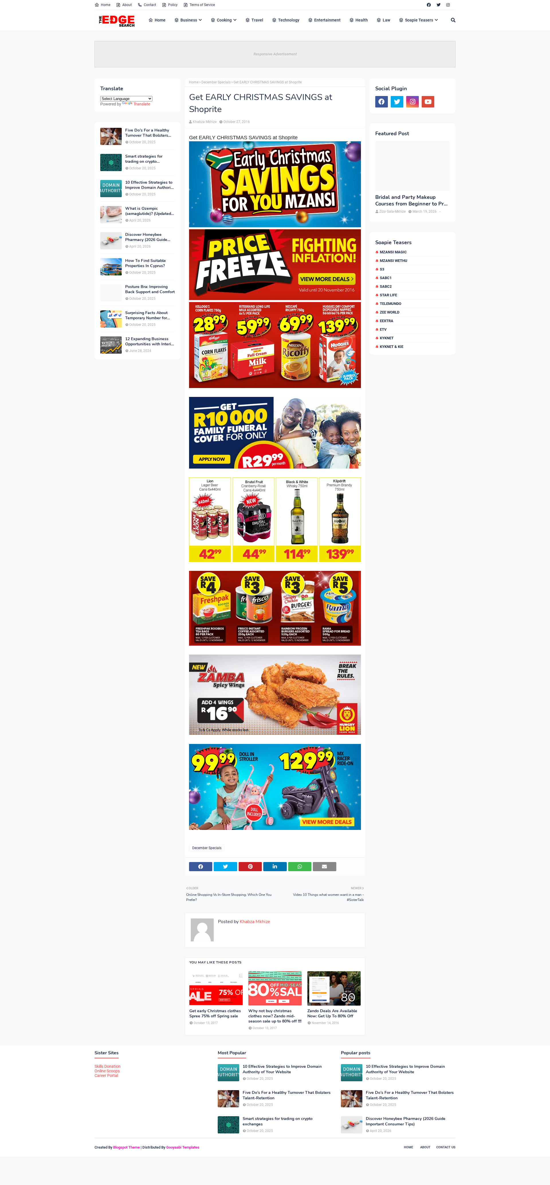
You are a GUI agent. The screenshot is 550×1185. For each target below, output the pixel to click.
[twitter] (438, 5)
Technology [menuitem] (288, 20)
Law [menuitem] (386, 20)
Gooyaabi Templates (182, 1147)
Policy (173, 5)
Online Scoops (107, 1071)
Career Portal (106, 1075)
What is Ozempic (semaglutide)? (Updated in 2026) (148, 211)
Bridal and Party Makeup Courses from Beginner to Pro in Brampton (411, 200)
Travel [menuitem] (257, 20)
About (127, 5)
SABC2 (386, 286)
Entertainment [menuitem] (327, 20)
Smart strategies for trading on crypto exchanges (143, 159)
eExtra (386, 321)
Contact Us (445, 1147)
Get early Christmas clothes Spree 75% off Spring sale (215, 1013)
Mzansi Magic (393, 252)
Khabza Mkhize (205, 122)
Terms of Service (202, 5)
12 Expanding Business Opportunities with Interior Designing (150, 341)
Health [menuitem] (361, 20)
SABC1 (386, 278)
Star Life (388, 295)
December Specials (216, 82)
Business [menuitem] (188, 20)
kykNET (387, 338)
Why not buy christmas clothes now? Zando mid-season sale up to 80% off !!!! (274, 1016)
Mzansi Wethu (393, 260)
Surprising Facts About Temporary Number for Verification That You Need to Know (146, 315)
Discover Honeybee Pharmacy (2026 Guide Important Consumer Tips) (149, 237)
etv (383, 329)
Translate (141, 104)
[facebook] (428, 5)
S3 (382, 269)
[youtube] (428, 101)
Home (105, 5)
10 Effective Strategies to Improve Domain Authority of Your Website (149, 185)
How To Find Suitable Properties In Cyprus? (145, 263)
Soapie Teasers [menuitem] (419, 20)
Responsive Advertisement (275, 54)
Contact (150, 5)
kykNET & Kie (391, 346)
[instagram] (448, 5)
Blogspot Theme (126, 1147)
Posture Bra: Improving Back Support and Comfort (150, 289)
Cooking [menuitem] (224, 20)
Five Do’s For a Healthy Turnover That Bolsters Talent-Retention (147, 133)
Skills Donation (108, 1066)
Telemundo (390, 303)
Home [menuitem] (160, 20)
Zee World (389, 312)
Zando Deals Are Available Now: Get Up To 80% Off (332, 1013)
